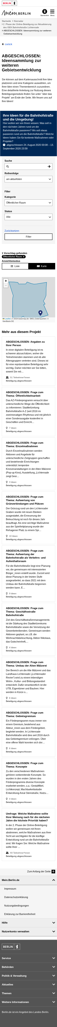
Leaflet (7, 318)
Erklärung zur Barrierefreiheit (19, 914)
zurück (8, 44)
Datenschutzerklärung (16, 897)
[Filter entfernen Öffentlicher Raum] (23, 257)
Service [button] (6, 958)
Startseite (6, 21)
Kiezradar (18, 21)
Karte (44, 266)
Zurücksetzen (12, 231)
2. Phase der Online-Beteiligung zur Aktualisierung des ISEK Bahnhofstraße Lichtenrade (27, 26)
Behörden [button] (8, 967)
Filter (28, 236)
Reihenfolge (12, 173)
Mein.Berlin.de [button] (10, 880)
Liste (17, 266)
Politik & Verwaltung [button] (14, 975)
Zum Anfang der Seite (39, 871)
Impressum (10, 888)
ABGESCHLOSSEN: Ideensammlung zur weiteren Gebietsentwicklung (27, 32)
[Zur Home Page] (16, 12)
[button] (40, 313)
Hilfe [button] (4, 922)
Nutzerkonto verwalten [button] (15, 931)
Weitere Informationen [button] (15, 1002)
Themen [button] (6, 993)
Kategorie (10, 197)
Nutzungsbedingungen (16, 905)
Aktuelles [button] (7, 984)
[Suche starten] (49, 166)
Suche (8, 161)
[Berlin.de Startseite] (11, 947)
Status (8, 211)
